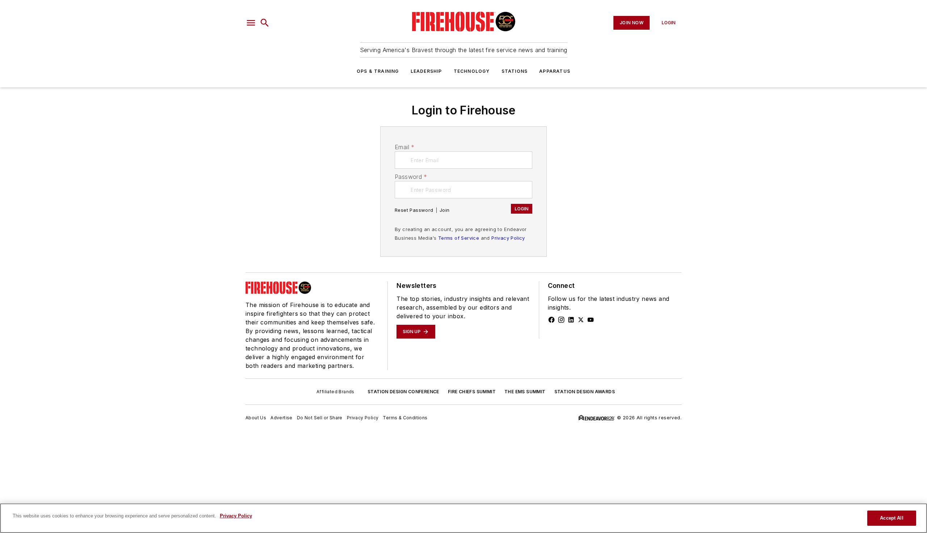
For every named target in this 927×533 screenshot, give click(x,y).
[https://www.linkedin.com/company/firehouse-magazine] (571, 319)
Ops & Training (378, 71)
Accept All (891, 518)
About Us (256, 417)
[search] (264, 22)
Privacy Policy (508, 238)
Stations (515, 71)
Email (404, 147)
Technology (472, 71)
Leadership (426, 71)
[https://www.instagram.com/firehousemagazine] (561, 319)
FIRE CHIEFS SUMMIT (472, 391)
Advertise (281, 417)
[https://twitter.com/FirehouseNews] (580, 319)
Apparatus (554, 71)
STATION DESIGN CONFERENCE (403, 391)
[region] (463, 518)
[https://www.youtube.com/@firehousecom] (590, 319)
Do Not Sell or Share (320, 417)
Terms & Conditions (405, 417)
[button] (251, 22)
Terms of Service (458, 238)
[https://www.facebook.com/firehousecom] (551, 319)
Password (411, 176)
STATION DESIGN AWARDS (584, 391)
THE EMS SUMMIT (525, 391)
